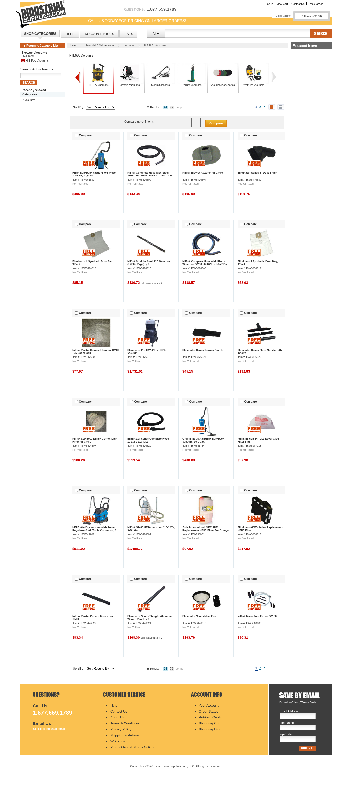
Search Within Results (36, 69)
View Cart (282, 3)
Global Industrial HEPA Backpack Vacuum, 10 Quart (203, 440)
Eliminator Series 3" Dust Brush (257, 172)
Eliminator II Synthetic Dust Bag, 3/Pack (92, 263)
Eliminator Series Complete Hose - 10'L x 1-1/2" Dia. (148, 440)
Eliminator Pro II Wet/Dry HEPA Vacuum (146, 351)
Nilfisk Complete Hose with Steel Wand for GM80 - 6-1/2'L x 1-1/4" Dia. (150, 174)
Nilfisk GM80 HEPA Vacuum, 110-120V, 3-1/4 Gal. (151, 529)
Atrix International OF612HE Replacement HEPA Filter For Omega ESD (205, 530)
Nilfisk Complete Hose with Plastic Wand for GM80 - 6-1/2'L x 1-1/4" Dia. (205, 263)
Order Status (208, 711)
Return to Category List (42, 45)
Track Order (315, 3)
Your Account (209, 705)
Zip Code (286, 734)
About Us (117, 717)
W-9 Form (118, 741)
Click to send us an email (49, 728)
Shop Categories (40, 33)
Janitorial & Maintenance (99, 45)
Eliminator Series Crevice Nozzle (202, 350)
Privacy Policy (120, 729)
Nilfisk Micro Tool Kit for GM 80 (257, 616)
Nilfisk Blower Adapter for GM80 (202, 172)
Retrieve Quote (210, 717)
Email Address (289, 711)
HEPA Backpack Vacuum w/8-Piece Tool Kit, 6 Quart (94, 174)
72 (171, 107)
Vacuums (129, 45)
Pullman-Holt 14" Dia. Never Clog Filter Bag (258, 440)
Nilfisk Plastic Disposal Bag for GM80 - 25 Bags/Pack (95, 351)
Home (72, 45)
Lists (128, 34)
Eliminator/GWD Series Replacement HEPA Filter (260, 529)
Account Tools (99, 34)
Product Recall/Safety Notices (132, 747)
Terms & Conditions (125, 723)
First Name (287, 722)
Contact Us (298, 3)
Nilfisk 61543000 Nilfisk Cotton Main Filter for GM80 (94, 440)
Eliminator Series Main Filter (200, 616)
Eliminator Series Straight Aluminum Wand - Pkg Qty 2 (150, 617)
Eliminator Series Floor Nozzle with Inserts (260, 351)
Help (70, 34)
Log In (269, 3)
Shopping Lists (210, 729)
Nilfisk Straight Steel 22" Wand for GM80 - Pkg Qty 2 (148, 263)
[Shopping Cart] (283, 15)
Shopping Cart (210, 723)
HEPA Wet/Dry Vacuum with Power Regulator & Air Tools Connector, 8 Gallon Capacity (94, 530)
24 (165, 107)
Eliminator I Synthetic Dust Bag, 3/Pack (258, 263)
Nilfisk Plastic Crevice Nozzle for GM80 (92, 617)
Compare (216, 123)
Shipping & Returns (125, 735)
